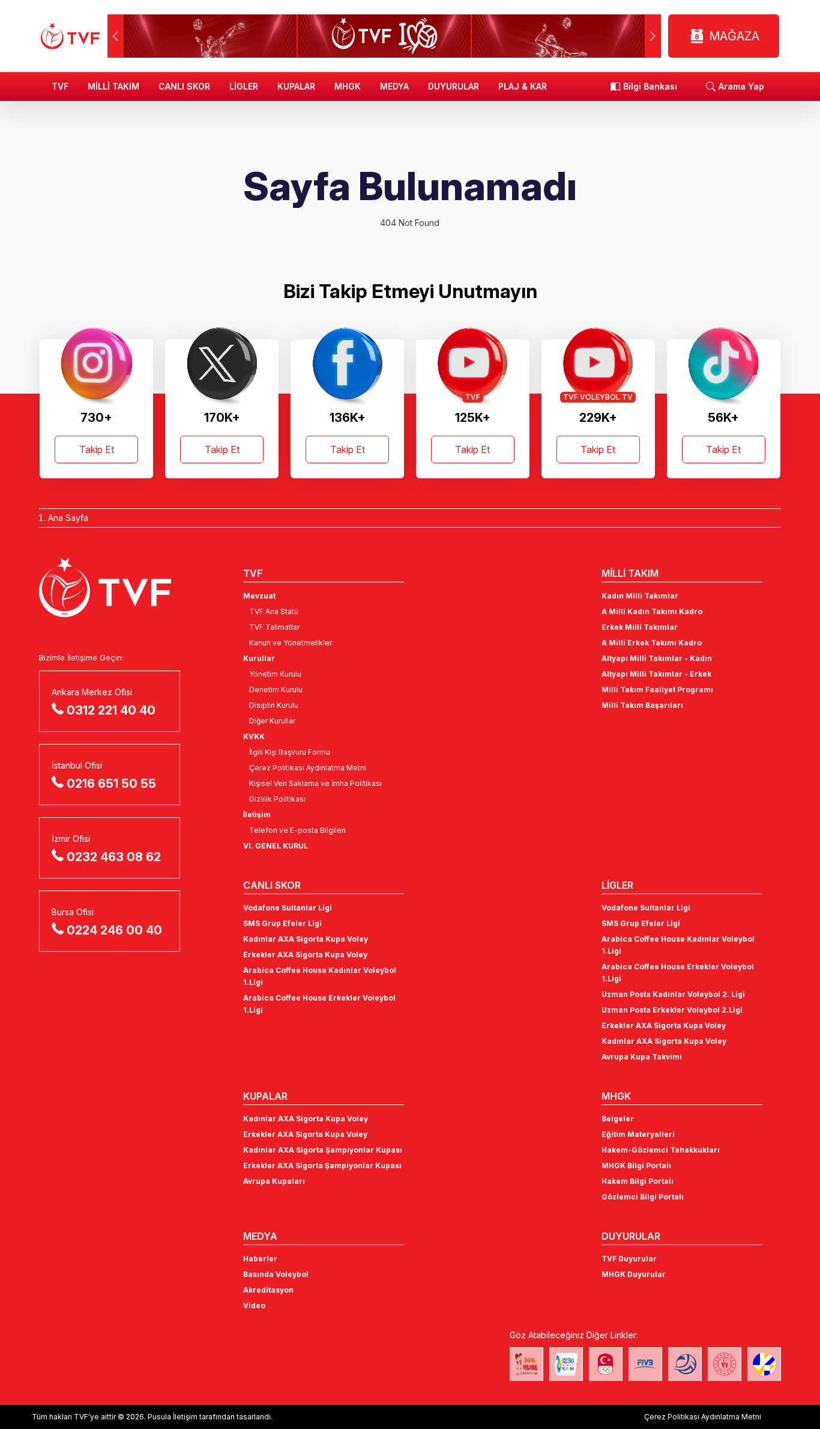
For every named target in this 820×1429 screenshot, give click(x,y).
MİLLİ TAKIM (113, 86)
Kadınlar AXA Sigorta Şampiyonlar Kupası (322, 1149)
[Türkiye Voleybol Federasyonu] (70, 36)
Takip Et (96, 449)
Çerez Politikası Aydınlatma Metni (307, 767)
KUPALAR (296, 86)
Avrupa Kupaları (274, 1181)
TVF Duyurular (629, 1258)
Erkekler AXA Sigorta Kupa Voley (305, 954)
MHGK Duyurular (633, 1274)
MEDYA (394, 86)
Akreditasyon (268, 1289)
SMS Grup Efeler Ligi (282, 923)
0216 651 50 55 (111, 784)
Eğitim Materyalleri (638, 1134)
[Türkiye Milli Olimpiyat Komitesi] (606, 1364)
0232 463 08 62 (114, 857)
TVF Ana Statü (273, 611)
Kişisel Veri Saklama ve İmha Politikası (315, 783)
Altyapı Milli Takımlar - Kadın (656, 658)
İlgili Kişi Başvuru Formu (289, 752)
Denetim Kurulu (276, 689)
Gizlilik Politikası (277, 798)
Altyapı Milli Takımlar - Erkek (656, 673)
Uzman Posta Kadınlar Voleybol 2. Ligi (673, 994)
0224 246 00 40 (114, 930)
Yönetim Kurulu (275, 673)
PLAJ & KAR (522, 86)
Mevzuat (259, 595)
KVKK (254, 736)
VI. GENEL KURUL (275, 845)
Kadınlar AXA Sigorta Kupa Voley (305, 938)
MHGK (347, 86)
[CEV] (764, 1364)
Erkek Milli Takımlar (639, 627)
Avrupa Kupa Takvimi (641, 1056)
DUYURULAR (453, 86)
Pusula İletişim (172, 1416)
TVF (60, 86)
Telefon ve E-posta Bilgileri (297, 830)
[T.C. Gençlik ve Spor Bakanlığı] (724, 1364)
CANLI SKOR (184, 86)
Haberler (260, 1258)
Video (254, 1305)
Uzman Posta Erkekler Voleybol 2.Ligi (672, 1009)
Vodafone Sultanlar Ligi (287, 907)
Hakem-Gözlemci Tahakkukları (660, 1149)
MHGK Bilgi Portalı (636, 1165)
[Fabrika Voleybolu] (526, 1364)
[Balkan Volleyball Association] (685, 1364)
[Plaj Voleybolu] (566, 1364)
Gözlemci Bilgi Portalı (642, 1196)
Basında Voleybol (276, 1274)
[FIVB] (645, 1364)
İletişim (257, 814)
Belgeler (617, 1118)
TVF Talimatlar (274, 627)
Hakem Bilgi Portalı (637, 1181)
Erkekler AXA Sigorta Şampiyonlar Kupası (322, 1165)
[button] (653, 36)
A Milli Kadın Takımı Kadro (651, 611)
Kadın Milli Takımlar (639, 595)
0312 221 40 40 (111, 710)
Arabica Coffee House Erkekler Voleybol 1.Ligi (319, 1003)
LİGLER (243, 86)
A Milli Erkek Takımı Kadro (651, 642)
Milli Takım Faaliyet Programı (657, 689)
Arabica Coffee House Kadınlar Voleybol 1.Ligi (319, 976)
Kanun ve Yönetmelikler (290, 642)
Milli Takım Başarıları (642, 705)
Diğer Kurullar (272, 720)
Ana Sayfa (68, 518)
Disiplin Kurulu (273, 705)
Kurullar (259, 658)
